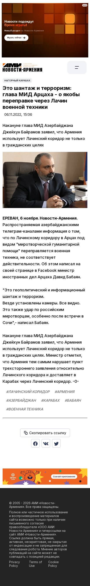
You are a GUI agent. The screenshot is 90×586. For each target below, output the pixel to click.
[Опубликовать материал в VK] (45, 443)
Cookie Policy (53, 564)
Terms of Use (35, 564)
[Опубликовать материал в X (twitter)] (56, 443)
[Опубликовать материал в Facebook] (35, 443)
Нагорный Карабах (17, 80)
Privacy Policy (14, 564)
